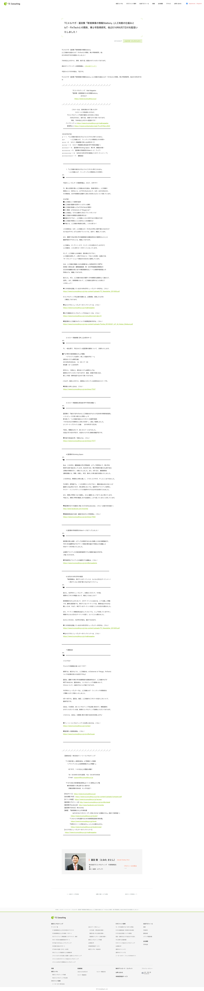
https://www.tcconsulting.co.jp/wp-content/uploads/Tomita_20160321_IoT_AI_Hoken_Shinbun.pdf (98, 324)
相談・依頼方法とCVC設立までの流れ (125, 936)
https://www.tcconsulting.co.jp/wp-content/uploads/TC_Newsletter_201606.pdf (91, 291)
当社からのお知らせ (83, 971)
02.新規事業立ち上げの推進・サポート (62, 933)
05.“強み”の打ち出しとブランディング (61, 943)
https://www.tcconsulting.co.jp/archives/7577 (79, 441)
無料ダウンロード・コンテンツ (124, 968)
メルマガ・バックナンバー (133, 41)
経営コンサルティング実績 (95, 939)
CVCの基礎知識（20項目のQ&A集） (125, 930)
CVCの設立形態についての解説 (124, 933)
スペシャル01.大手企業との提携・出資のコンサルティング (67, 955)
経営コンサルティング (57, 924)
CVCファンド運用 (131, 3)
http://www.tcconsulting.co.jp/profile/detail (95, 802)
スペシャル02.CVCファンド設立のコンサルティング (65, 959)
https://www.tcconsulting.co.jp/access (88, 799)
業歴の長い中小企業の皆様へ (96, 933)
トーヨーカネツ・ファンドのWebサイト (126, 955)
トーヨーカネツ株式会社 (58, 984)
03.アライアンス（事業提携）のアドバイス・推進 (64, 936)
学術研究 (145, 930)
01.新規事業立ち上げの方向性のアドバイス (63, 930)
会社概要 (160, 3)
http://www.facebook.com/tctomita (75, 508)
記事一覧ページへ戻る (102, 894)
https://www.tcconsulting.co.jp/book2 (84, 816)
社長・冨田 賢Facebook (147, 973)
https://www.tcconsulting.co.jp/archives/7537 (79, 389)
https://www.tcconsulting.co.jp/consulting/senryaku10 (82, 316)
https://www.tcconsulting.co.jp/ (85, 99)
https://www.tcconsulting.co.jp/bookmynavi (86, 827)
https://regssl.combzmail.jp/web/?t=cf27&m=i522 (92, 126)
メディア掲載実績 (147, 936)
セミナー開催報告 (82, 975)
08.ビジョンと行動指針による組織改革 (62, 952)
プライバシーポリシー (147, 968)
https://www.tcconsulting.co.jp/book (84, 821)
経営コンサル (119, 3)
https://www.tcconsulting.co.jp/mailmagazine (92, 123)
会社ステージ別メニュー (94, 927)
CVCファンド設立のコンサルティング (125, 943)
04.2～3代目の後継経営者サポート (61, 939)
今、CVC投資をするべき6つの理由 (124, 927)
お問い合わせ (177, 3)
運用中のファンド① (121, 949)
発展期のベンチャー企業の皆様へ (97, 936)
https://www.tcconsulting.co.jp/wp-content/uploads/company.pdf (98, 796)
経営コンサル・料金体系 (94, 949)
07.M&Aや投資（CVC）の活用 (60, 949)
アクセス (168, 3)
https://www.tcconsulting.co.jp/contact (76, 726)
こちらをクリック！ (91, 66)
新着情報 (80, 968)
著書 (144, 927)
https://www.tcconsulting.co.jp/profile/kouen (79, 734)
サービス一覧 (54, 927)
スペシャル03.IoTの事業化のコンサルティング (64, 962)
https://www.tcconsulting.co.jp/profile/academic (80, 563)
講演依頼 (145, 933)
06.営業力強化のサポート (58, 946)
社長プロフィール (144, 3)
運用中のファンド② (121, 952)
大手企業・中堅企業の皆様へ (96, 930)
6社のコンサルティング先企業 (59, 977)
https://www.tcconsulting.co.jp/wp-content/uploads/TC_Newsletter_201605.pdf (91, 628)
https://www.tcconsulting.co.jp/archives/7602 (79, 517)
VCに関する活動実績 (121, 939)
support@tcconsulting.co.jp (83, 777)
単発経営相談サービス (94, 946)
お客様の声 (91, 943)
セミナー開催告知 (101, 971)
